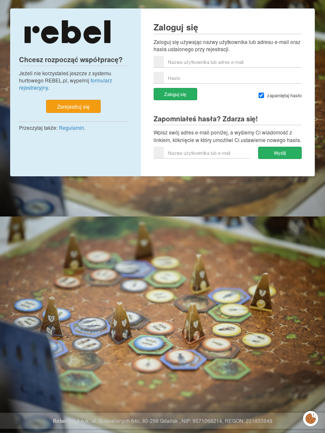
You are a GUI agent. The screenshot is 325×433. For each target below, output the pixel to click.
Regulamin (71, 127)
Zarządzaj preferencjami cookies (310, 417)
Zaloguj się (175, 93)
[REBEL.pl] (67, 31)
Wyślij (280, 152)
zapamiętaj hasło (284, 95)
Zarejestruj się (73, 106)
